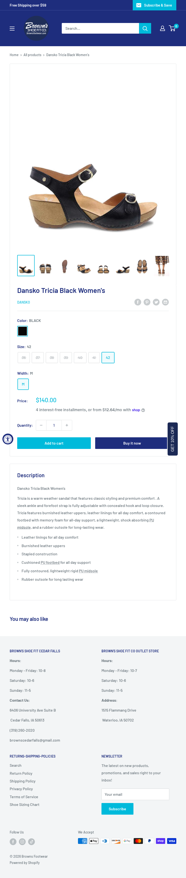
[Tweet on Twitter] (156, 301)
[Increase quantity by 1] (67, 425)
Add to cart (54, 443)
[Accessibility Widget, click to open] (7, 439)
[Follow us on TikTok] (31, 841)
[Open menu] (12, 28)
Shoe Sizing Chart (24, 804)
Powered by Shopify (25, 863)
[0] (172, 28)
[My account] (162, 28)
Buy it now (132, 443)
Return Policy (21, 773)
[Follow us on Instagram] (22, 841)
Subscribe (117, 808)
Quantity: (25, 425)
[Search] (145, 28)
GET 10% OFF (172, 439)
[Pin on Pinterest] (147, 301)
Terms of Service (24, 796)
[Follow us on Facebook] (13, 841)
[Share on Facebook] (137, 301)
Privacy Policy (21, 788)
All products (32, 55)
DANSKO (23, 302)
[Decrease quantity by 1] (41, 425)
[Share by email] (165, 301)
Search (16, 765)
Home (14, 55)
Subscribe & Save (158, 5)
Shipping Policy (23, 781)
